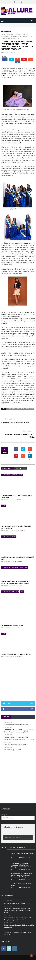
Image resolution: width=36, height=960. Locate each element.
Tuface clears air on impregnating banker (16, 654)
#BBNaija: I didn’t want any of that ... (16, 422)
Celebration (14, 474)
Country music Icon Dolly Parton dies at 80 (14, 24)
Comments (21, 848)
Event (20, 474)
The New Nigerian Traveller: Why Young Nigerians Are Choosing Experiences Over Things (21, 875)
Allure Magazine (6, 474)
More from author (20, 468)
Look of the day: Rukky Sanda (12, 625)
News (9, 31)
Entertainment (15, 567)
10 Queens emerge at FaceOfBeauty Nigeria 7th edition (16, 496)
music (4, 536)
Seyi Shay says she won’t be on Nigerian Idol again (17, 558)
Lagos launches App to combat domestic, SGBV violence (16, 527)
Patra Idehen (29, 408)
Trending (14, 536)
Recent (4, 848)
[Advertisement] (18, 684)
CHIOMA (19, 500)
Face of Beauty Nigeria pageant (16, 408)
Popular (12, 848)
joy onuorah (21, 531)
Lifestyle (4, 31)
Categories (4, 815)
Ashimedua (19, 656)
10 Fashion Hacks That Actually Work (21, 884)
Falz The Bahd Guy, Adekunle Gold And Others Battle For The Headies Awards (15, 582)
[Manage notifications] (31, 955)
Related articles (7, 468)
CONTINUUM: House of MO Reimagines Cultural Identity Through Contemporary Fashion (15, 27)
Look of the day (15, 591)
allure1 (19, 585)
